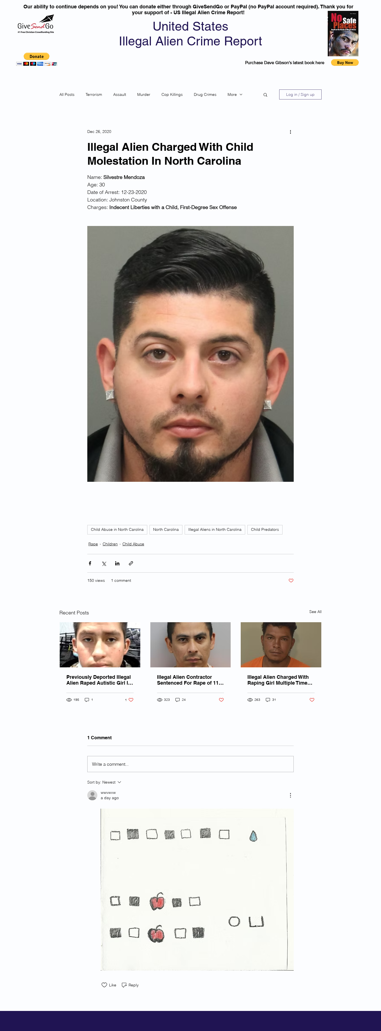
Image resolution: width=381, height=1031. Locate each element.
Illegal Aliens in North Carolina (215, 529)
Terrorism (94, 94)
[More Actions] (290, 795)
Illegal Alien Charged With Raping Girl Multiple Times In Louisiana (278, 680)
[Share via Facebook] (90, 563)
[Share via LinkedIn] (117, 563)
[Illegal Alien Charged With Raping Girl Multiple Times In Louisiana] (281, 644)
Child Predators (265, 529)
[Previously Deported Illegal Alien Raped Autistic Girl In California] (100, 644)
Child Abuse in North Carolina (117, 529)
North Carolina (166, 529)
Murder (143, 94)
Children (110, 543)
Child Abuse (133, 543)
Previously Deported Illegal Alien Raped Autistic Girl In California (98, 680)
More (232, 94)
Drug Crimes (205, 94)
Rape (93, 543)
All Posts (66, 94)
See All (315, 611)
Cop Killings (172, 94)
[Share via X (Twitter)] (103, 563)
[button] (36, 59)
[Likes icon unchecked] (104, 985)
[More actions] (290, 131)
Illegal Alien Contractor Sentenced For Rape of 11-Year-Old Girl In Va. (188, 680)
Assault (119, 94)
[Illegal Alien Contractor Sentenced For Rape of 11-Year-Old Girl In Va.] (190, 644)
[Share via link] (131, 563)
